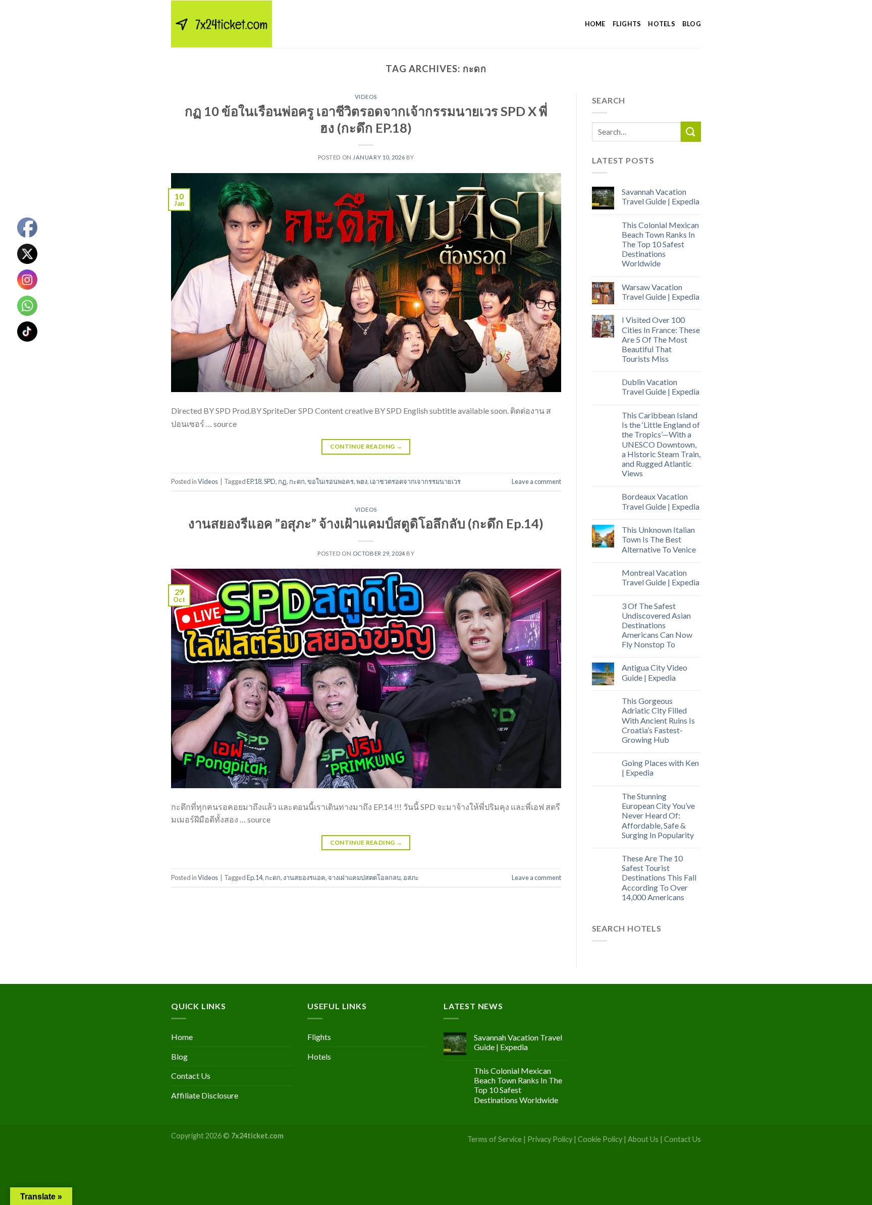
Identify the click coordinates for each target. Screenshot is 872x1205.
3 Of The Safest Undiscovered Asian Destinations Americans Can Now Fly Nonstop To (657, 625)
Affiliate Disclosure (204, 1095)
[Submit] (691, 131)
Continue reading (366, 446)
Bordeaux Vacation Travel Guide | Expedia (660, 501)
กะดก (297, 481)
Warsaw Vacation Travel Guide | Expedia (660, 291)
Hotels (661, 24)
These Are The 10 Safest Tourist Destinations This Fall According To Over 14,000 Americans (659, 877)
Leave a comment (536, 481)
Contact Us (190, 1075)
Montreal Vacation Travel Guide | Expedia (660, 577)
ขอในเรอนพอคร (330, 481)
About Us (643, 1139)
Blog (691, 24)
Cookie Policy (600, 1139)
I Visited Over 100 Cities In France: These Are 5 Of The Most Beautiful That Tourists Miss (661, 339)
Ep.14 (254, 877)
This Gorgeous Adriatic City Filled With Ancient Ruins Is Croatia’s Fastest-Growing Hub (658, 720)
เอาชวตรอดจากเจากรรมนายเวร (415, 481)
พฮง (361, 481)
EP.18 (254, 481)
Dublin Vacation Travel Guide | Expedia (660, 386)
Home (595, 24)
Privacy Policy (549, 1139)
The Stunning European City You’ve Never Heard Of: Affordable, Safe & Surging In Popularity (658, 815)
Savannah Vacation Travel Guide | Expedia (660, 196)
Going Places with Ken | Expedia (660, 767)
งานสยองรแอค (304, 877)
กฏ (282, 481)
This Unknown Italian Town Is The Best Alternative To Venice (659, 539)
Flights (627, 24)
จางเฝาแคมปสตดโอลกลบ (364, 877)
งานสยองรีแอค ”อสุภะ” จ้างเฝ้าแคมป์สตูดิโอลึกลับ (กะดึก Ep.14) (365, 523)
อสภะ (411, 877)
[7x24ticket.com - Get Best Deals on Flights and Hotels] (221, 24)
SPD (270, 481)
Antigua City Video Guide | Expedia (654, 672)
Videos (366, 96)
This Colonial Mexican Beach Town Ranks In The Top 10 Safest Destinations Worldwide (660, 244)
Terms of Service (494, 1139)
